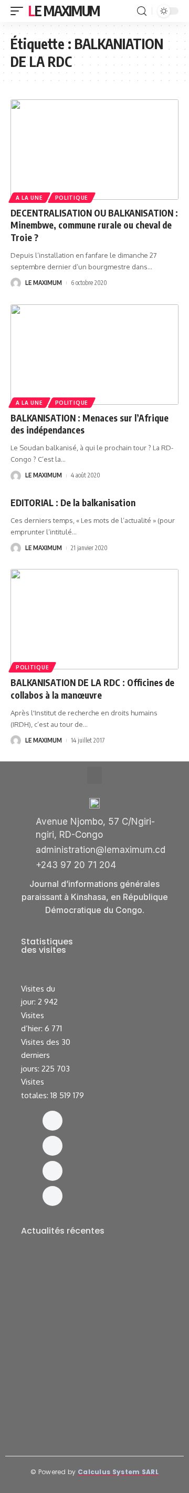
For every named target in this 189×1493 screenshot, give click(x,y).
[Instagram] (52, 1146)
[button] (94, 775)
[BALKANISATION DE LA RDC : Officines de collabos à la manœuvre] (94, 619)
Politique (71, 198)
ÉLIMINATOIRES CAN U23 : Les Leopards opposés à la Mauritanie (92, 1402)
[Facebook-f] (52, 1121)
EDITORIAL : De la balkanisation (72, 502)
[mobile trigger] (19, 11)
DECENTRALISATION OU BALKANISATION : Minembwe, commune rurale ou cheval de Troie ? (94, 225)
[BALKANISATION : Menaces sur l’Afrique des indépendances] (94, 354)
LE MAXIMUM (43, 283)
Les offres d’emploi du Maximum (89, 1276)
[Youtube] (52, 1196)
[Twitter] (52, 1171)
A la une (29, 198)
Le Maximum (64, 10)
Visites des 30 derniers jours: (45, 1055)
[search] (141, 11)
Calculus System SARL (118, 1471)
